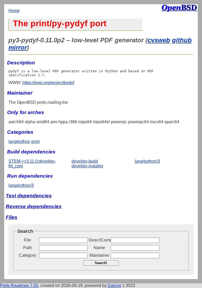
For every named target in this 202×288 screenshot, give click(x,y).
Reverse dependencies (34, 206)
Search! (101, 263)
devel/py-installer (87, 166)
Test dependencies (29, 195)
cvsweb (159, 40)
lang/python (19, 141)
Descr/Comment (99, 240)
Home (14, 10)
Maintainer (99, 255)
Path (27, 247)
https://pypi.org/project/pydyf (48, 82)
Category (27, 255)
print (35, 141)
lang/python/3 (147, 161)
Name (99, 247)
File (27, 240)
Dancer (114, 285)
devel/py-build (85, 161)
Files (11, 217)
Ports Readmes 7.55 (19, 285)
